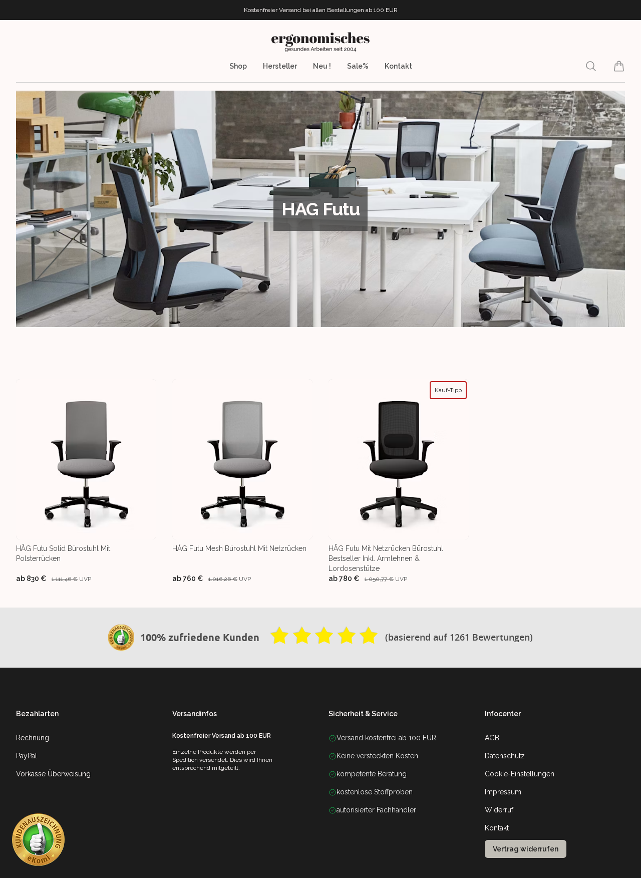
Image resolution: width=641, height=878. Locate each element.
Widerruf (499, 810)
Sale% (358, 66)
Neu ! (322, 66)
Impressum (503, 792)
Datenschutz (505, 756)
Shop (238, 66)
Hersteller (280, 66)
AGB (492, 738)
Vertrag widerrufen (525, 849)
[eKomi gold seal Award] (121, 637)
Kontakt (398, 66)
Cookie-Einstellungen (519, 774)
